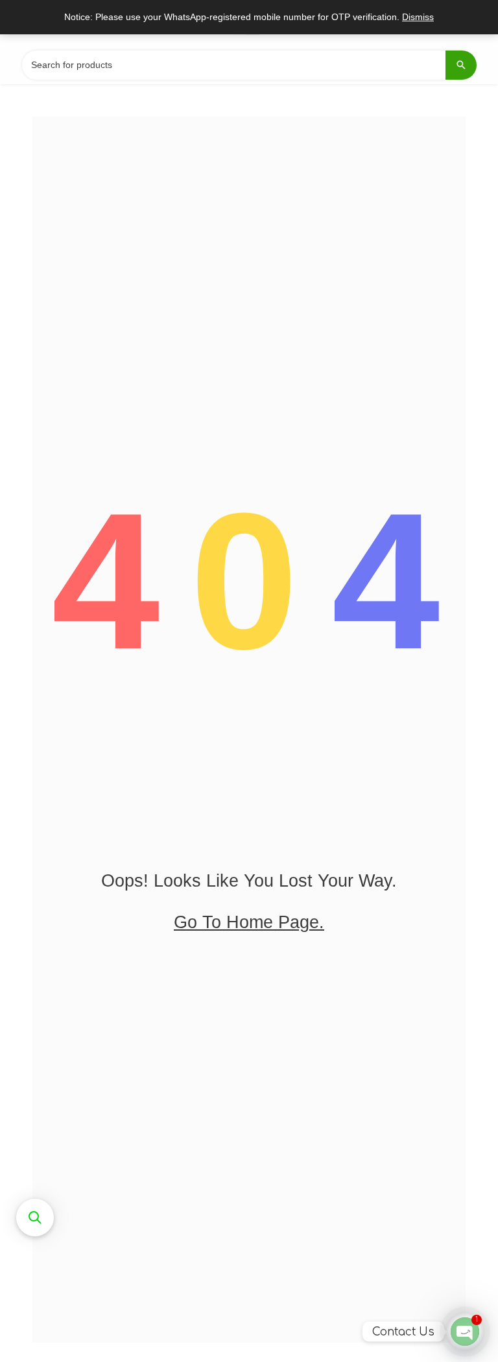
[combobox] (249, 65)
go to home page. (249, 922)
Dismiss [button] (418, 17)
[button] (35, 1217)
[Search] (461, 65)
